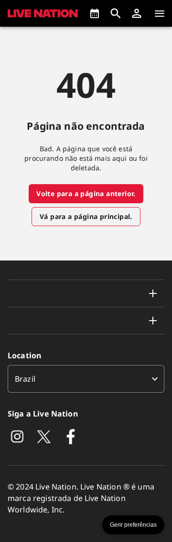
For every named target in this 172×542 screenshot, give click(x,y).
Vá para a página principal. (86, 216)
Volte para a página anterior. (86, 193)
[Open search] (115, 13)
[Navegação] (159, 13)
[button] (136, 13)
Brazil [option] (25, 379)
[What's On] (94, 13)
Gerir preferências (133, 524)
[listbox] (86, 378)
